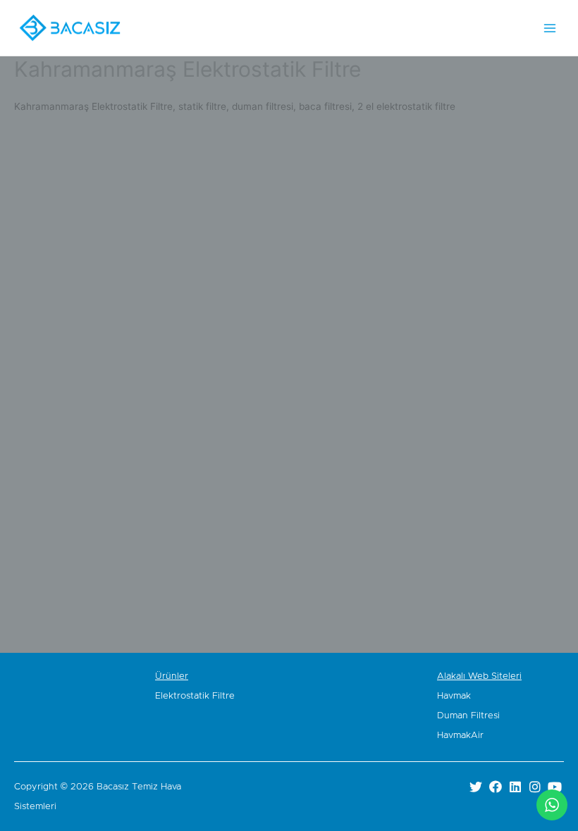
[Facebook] (495, 786)
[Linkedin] (515, 786)
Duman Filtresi (468, 715)
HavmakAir (460, 735)
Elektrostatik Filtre (195, 696)
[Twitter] (475, 786)
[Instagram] (535, 786)
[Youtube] (555, 786)
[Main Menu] (550, 27)
